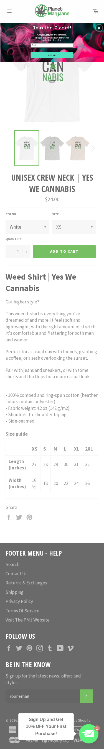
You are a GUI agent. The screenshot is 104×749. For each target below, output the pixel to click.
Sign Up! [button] (52, 54)
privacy (52, 81)
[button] (99, 27)
